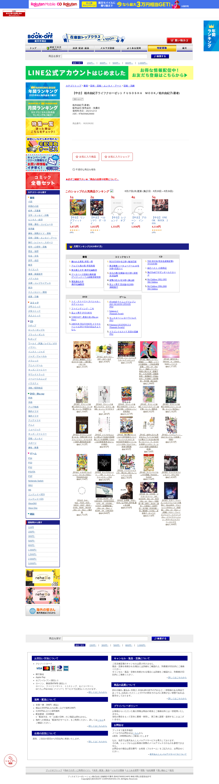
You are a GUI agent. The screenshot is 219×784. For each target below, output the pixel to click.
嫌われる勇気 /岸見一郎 (82, 261)
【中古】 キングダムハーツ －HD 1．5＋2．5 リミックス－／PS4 (105, 474)
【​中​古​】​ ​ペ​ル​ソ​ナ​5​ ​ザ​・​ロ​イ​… (98, 220)
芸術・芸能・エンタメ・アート (105, 86)
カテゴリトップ (73, 86)
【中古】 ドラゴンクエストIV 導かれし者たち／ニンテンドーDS (126, 472)
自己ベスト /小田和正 (157, 268)
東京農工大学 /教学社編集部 (84, 270)
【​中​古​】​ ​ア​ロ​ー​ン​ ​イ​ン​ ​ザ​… (138, 220)
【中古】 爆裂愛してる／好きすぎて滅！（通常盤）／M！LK (82, 361)
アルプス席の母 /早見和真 (83, 266)
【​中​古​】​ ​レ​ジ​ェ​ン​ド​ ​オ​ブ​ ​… (119, 220)
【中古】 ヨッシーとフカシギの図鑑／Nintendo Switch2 (149, 474)
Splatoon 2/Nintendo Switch (116, 312)
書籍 (85, 86)
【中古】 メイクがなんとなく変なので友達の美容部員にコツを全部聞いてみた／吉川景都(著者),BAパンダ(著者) (104, 439)
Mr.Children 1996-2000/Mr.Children (157, 287)
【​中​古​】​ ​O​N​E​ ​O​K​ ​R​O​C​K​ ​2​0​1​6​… (161, 220)
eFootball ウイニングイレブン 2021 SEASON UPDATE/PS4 (122, 304)
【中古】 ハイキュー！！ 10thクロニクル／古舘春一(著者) (171, 437)
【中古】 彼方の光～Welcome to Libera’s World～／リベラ (172, 361)
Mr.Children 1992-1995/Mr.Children (157, 280)
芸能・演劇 (129, 86)
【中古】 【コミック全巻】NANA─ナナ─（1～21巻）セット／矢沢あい (171, 406)
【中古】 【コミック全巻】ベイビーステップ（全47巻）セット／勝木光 (148, 406)
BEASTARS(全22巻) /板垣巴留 (123, 261)
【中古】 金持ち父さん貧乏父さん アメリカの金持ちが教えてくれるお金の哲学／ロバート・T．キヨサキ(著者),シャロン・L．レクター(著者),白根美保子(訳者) (148, 442)
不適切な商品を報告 (86, 169)
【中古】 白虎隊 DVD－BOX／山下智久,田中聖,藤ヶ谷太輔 (127, 502)
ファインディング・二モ (82, 308)
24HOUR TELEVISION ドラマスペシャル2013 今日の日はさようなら (86, 327)
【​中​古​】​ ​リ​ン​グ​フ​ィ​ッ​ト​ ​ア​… (77, 220)
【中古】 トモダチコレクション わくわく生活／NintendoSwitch (82, 474)
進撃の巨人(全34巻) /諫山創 (121, 280)
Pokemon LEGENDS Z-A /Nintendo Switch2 (120, 326)
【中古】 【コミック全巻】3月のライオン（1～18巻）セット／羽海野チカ (82, 406)
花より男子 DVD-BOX (81, 313)
